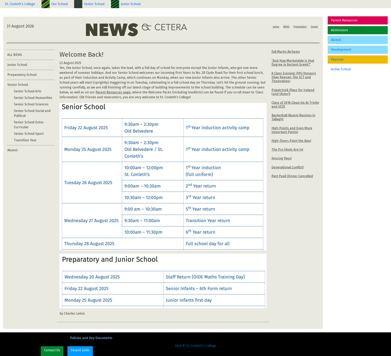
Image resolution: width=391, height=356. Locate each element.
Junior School (131, 4)
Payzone (337, 59)
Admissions (339, 30)
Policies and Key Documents (91, 338)
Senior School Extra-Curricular (29, 124)
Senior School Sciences (31, 104)
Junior (276, 26)
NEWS (286, 26)
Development (341, 50)
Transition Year (25, 140)
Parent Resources (344, 20)
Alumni (336, 40)
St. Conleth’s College (20, 4)
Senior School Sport (29, 134)
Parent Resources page (113, 92)
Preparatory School (21, 75)
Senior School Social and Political (32, 113)
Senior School (94, 4)
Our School (59, 4)
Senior (314, 26)
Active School (341, 69)
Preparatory (300, 26)
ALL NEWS (14, 55)
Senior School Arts (27, 91)
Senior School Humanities (33, 98)
